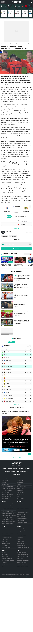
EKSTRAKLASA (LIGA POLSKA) (7, 486)
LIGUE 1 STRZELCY (5, 545)
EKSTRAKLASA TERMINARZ (22, 510)
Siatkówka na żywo (21, 529)
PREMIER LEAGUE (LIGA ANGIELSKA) (8, 488)
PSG (18, 496)
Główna (2, 44)
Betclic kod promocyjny (22, 556)
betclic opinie (20, 558)
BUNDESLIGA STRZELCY (6, 543)
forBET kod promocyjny (7, 558)
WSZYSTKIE (30, 9)
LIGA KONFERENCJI (5, 484)
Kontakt (4, 468)
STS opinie (4, 552)
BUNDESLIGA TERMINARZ (22, 518)
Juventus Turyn (20, 498)
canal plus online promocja (8, 513)
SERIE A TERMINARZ (21, 516)
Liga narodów (5, 498)
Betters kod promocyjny (7, 569)
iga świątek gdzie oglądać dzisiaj (7, 509)
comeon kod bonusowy (22, 571)
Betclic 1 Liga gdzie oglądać (8, 517)
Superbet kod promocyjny (23, 560)
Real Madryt (20, 482)
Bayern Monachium (21, 488)
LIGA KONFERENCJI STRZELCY (7, 533)
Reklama (15, 468)
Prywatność (27, 468)
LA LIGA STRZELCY (5, 539)
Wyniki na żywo (4, 9)
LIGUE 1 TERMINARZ (21, 520)
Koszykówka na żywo (22, 535)
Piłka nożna (12, 44)
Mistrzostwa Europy (21, 545)
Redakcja (10, 468)
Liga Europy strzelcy (6, 531)
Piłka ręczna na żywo (22, 531)
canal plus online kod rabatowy (9, 515)
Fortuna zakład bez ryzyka (23, 567)
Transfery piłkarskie (21, 543)
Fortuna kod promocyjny (22, 554)
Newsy (7, 44)
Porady (18, 539)
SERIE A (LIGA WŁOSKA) (6, 492)
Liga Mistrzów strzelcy (7, 529)
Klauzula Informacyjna (22, 471)
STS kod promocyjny (21, 552)
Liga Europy (4, 482)
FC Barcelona (20, 480)
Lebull (3, 567)
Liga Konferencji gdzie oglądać (8, 519)
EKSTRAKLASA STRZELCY (6, 535)
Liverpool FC (20, 484)
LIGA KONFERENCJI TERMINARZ (23, 508)
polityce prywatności (28, 576)
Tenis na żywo (20, 533)
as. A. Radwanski (24, 221)
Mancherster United (21, 486)
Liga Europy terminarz (22, 506)
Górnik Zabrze (5, 236)
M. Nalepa (23, 224)
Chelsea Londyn (20, 492)
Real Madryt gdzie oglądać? (8, 560)
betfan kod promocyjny (22, 562)
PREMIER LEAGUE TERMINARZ (22, 512)
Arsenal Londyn (20, 490)
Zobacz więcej (16, 404)
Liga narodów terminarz (22, 522)
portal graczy (16, 474)
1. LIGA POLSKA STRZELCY (6, 547)
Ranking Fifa (20, 537)
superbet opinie (5, 556)
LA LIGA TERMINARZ (21, 514)
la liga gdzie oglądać (6, 506)
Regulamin (21, 468)
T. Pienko (23, 220)
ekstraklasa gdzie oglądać (7, 511)
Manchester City (20, 494)
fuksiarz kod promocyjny (7, 565)
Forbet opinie (4, 562)
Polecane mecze (20, 541)
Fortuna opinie (5, 554)
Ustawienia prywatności (10, 471)
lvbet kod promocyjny (22, 565)
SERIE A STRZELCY (5, 541)
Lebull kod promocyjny (22, 569)
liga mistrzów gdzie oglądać (23, 547)
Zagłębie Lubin (13, 236)
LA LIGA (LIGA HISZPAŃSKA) (7, 490)
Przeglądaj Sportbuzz (16, 457)
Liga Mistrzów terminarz (22, 504)
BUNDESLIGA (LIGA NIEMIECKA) (7, 494)
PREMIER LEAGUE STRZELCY (7, 537)
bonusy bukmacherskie (7, 571)
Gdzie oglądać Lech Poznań (7, 523)
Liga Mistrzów (5, 480)
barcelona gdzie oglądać (7, 504)
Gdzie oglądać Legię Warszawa (8, 521)
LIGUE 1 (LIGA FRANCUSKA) (7, 496)
